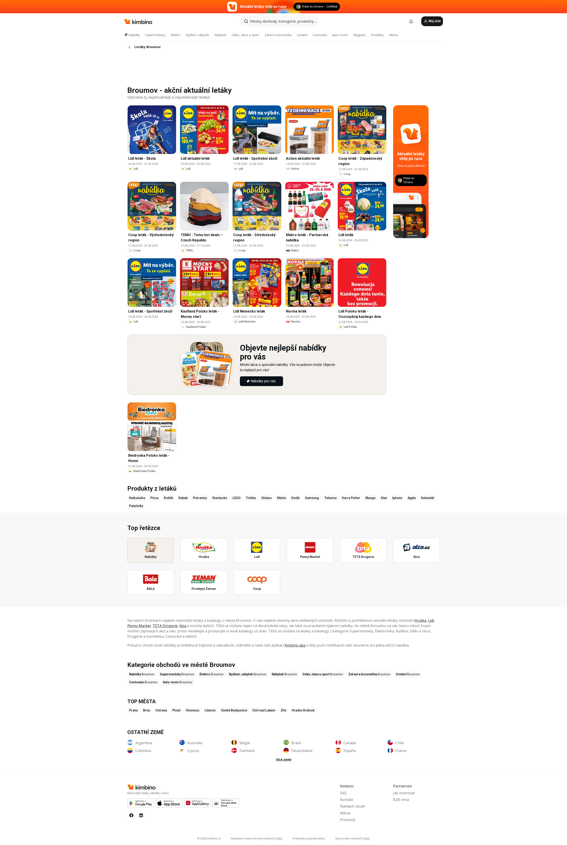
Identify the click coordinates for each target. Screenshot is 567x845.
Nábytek (220, 35)
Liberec (210, 710)
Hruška (420, 620)
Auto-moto (340, 35)
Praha (133, 710)
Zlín (283, 710)
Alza (182, 625)
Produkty (377, 35)
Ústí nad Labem (263, 710)
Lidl (431, 620)
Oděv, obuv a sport (245, 35)
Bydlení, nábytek (197, 35)
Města (393, 35)
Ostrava (161, 710)
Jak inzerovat (404, 793)
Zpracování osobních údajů (352, 838)
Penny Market (139, 625)
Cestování (320, 35)
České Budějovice (234, 710)
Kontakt (346, 799)
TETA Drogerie (165, 625)
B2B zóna (401, 799)
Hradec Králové (303, 710)
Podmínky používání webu (308, 838)
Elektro (176, 35)
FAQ (343, 793)
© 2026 (209, 838)
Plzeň (176, 710)
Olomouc (192, 710)
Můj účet (434, 21)
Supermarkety (155, 35)
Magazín (359, 35)
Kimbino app (295, 645)
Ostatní (302, 35)
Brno (146, 710)
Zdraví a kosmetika (278, 35)
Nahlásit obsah (352, 806)
